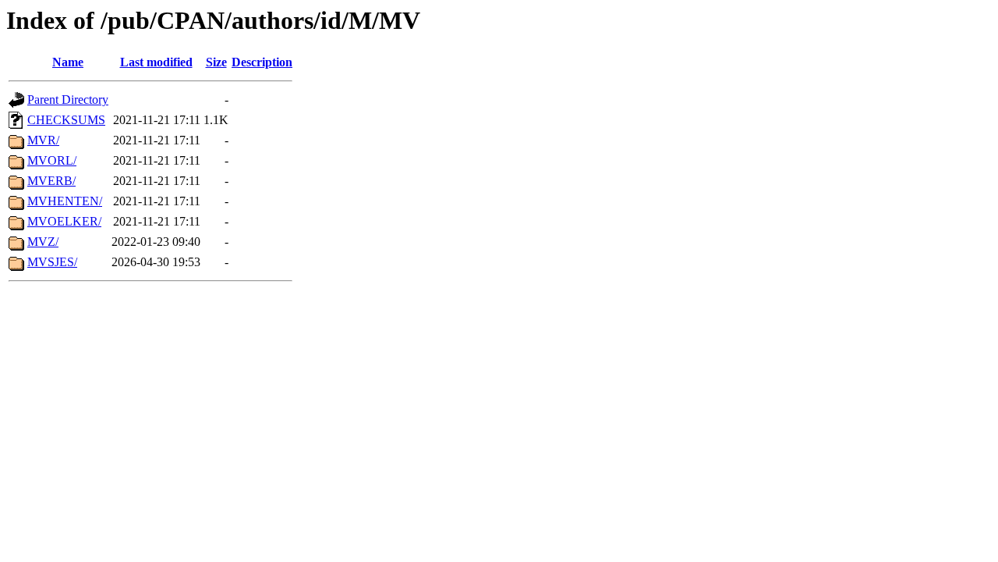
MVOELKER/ (64, 221)
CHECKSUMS (66, 119)
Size (216, 62)
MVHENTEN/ (64, 201)
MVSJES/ (52, 262)
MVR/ (43, 140)
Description (262, 62)
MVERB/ (51, 180)
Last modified (156, 62)
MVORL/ (51, 160)
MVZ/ (42, 241)
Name (67, 62)
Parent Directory (67, 99)
